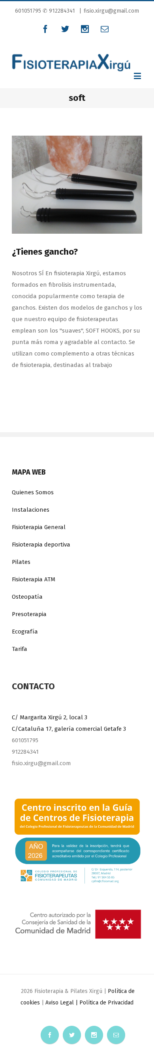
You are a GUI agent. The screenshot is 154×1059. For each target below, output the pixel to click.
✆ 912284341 (59, 11)
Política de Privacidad (106, 1002)
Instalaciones (30, 509)
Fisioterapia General (39, 527)
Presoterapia (29, 614)
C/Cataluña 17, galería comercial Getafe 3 (69, 728)
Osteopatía (27, 596)
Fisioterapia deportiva (41, 544)
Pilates (21, 561)
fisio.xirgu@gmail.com (111, 11)
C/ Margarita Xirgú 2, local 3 (49, 717)
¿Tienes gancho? (45, 251)
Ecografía (25, 631)
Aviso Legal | (62, 1002)
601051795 (29, 11)
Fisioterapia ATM (33, 579)
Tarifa (19, 648)
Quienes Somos (33, 492)
